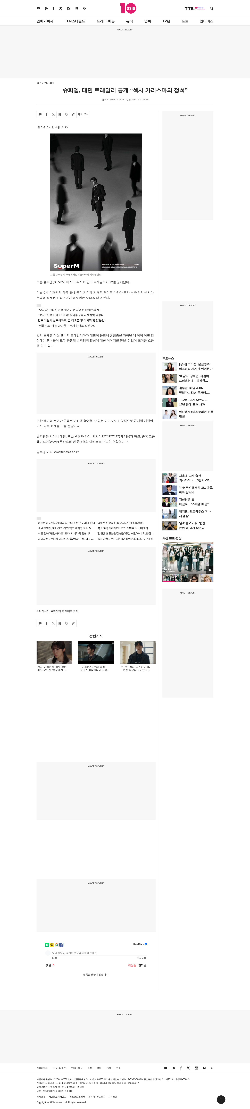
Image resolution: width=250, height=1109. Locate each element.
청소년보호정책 (77, 1096)
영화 (147, 21)
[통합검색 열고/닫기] (211, 9)
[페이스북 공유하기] (46, 114)
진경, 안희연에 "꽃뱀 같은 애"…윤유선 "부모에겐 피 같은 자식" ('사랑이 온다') (51, 670)
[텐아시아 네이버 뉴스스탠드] (77, 8)
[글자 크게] (79, 114)
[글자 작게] (86, 114)
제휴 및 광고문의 (96, 1096)
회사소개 (41, 1096)
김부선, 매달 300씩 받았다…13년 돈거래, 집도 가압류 (193, 392)
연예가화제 (45, 21)
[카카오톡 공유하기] (40, 114)
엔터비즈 (206, 21)
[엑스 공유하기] (53, 114)
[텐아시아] (128, 8)
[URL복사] (73, 114)
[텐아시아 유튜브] (38, 8)
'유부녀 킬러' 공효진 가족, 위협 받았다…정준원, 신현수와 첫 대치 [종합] (135, 670)
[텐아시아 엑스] (60, 8)
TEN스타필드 (75, 21)
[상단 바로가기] (221, 1099)
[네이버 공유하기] (59, 114)
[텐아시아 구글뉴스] (84, 8)
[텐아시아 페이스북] (53, 8)
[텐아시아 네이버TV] (46, 8)
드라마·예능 (106, 21)
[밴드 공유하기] (66, 114)
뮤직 (129, 21)
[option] (187, 558)
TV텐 (166, 21)
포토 (185, 21)
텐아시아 (54, 1102)
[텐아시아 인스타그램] (68, 8)
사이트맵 (112, 1096)
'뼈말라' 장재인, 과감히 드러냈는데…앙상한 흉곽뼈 (194, 380)
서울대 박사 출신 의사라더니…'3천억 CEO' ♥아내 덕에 (195, 480)
